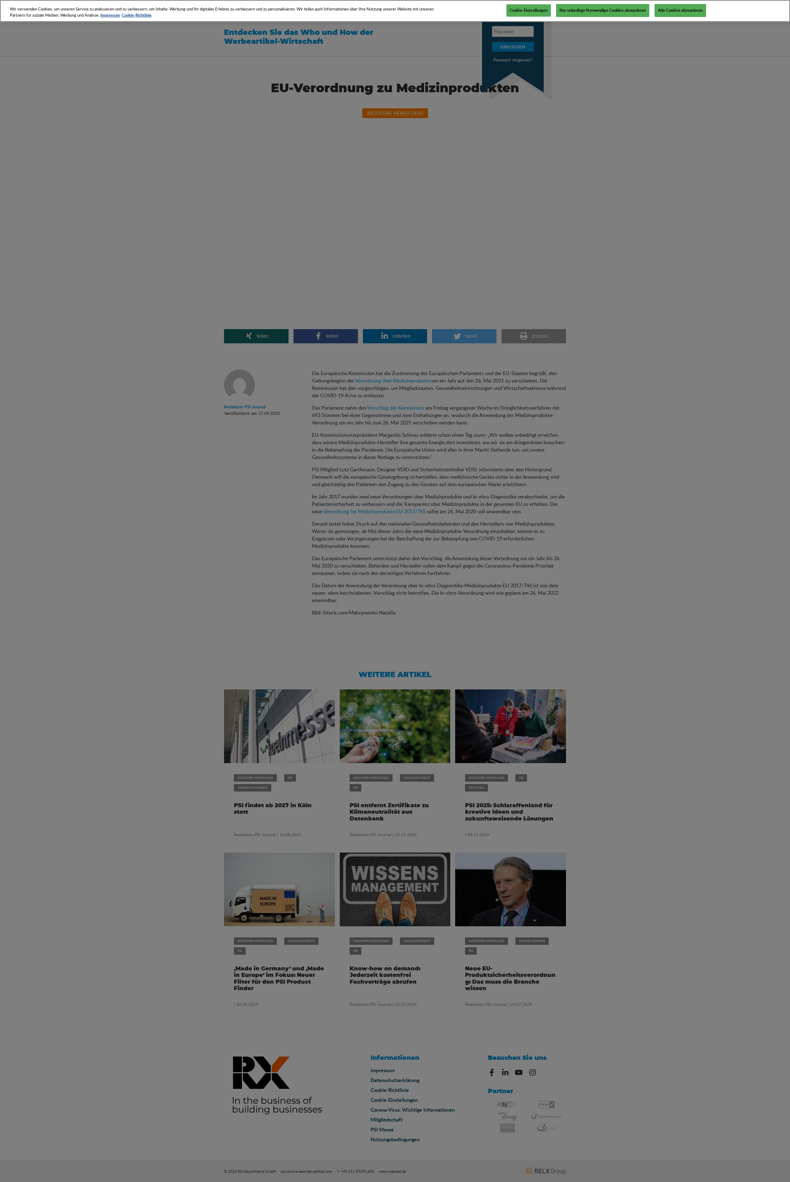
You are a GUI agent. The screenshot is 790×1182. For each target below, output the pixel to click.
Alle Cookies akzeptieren (680, 10)
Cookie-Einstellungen (528, 10)
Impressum (110, 15)
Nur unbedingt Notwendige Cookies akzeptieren (602, 10)
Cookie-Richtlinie (137, 15)
